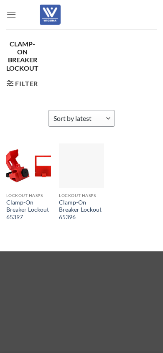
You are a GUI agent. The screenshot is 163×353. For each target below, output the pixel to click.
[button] (11, 14)
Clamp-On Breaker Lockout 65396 (80, 209)
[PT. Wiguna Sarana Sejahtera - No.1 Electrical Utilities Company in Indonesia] (50, 15)
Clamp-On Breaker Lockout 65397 (27, 209)
